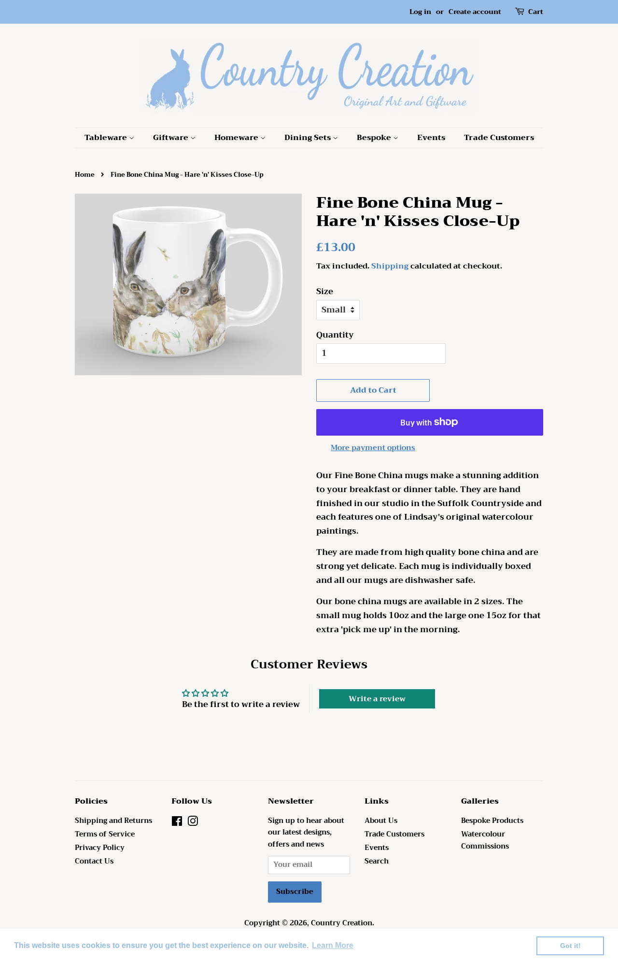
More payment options (373, 447)
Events (431, 137)
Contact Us (94, 861)
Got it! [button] (570, 945)
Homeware (237, 137)
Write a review (377, 699)
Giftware (171, 137)
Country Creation (341, 923)
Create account (475, 11)
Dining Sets (308, 137)
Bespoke (375, 137)
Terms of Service (105, 834)
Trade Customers (499, 137)
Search (377, 861)
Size (324, 291)
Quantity (335, 335)
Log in (420, 11)
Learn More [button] (332, 945)
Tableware (106, 137)
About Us (381, 821)
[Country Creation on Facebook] (177, 823)
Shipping (389, 266)
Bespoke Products (492, 821)
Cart (535, 11)
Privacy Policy (100, 848)
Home (85, 175)
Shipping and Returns (113, 821)
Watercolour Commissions (485, 840)
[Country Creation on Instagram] (192, 823)
